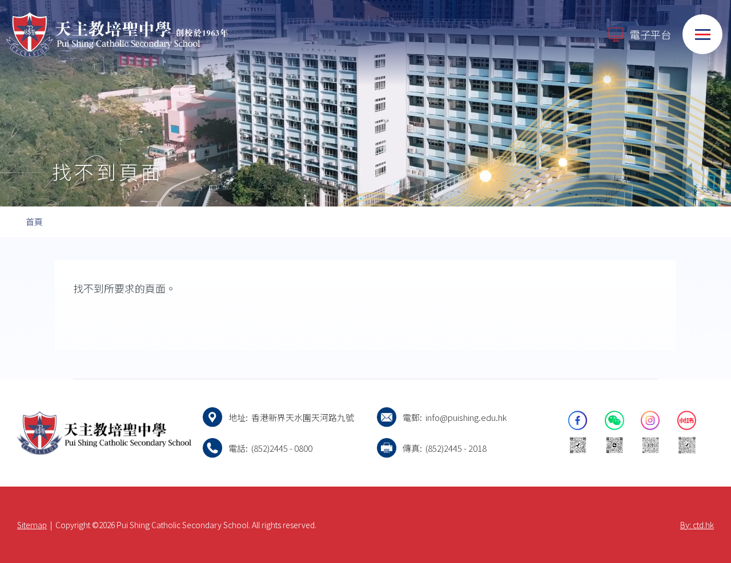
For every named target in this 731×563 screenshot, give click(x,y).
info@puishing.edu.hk (466, 417)
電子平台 (650, 34)
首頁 (34, 222)
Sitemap (32, 524)
